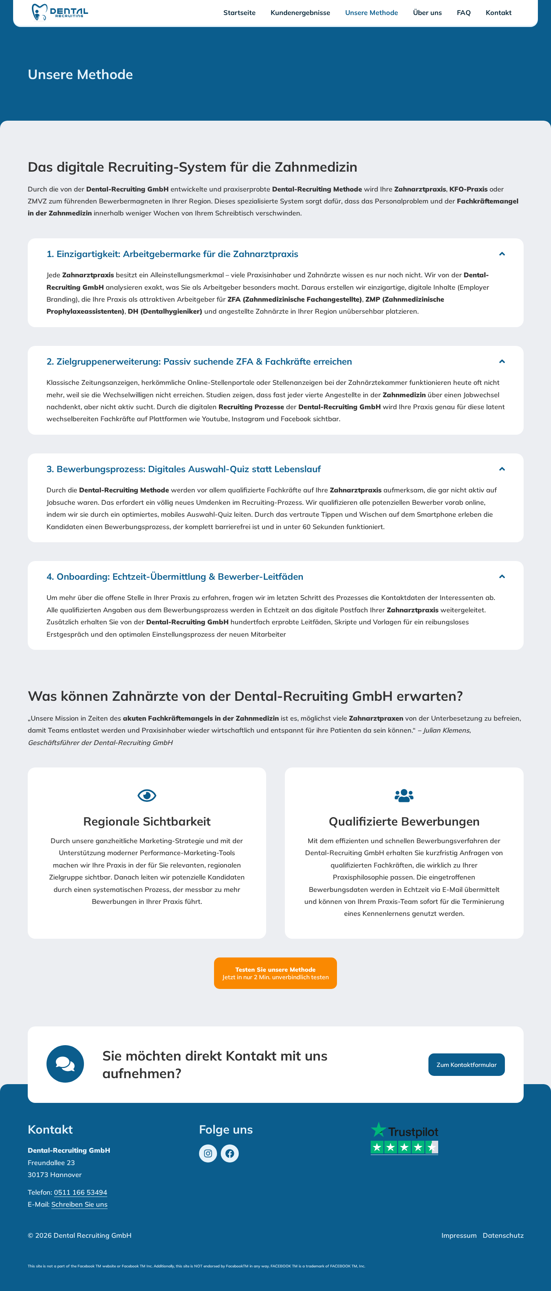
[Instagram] (208, 1153)
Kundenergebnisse (300, 12)
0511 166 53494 (80, 1192)
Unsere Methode (371, 12)
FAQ (464, 12)
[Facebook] (230, 1153)
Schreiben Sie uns (79, 1204)
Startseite (239, 12)
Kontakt (499, 12)
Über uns (427, 12)
